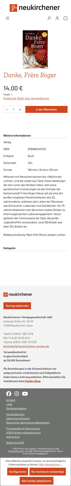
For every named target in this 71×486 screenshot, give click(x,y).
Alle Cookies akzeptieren (37, 480)
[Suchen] (49, 18)
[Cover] (35, 49)
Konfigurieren (17, 471)
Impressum (13, 436)
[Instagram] (18, 393)
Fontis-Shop (32, 381)
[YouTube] (26, 393)
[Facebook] (10, 393)
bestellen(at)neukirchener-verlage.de (26, 346)
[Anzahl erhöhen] (20, 109)
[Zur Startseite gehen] (35, 8)
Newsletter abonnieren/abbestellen (28, 422)
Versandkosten (15, 414)
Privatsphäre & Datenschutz (23, 428)
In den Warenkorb (46, 109)
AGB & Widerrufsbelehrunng (23, 432)
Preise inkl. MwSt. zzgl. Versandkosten (26, 98)
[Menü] (7, 18)
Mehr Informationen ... (50, 464)
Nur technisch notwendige (47, 471)
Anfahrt (11, 400)
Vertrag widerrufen (17, 305)
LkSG (9, 404)
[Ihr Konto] (57, 18)
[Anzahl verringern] (7, 109)
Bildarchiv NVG (15, 442)
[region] (35, 49)
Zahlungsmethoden (18, 418)
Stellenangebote (16, 408)
